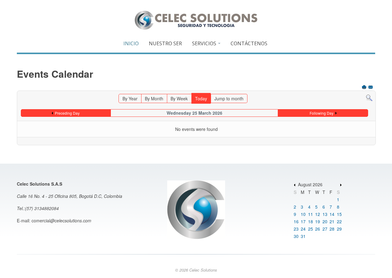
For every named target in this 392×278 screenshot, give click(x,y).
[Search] (369, 97)
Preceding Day (67, 113)
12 (317, 214)
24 (303, 229)
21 (332, 221)
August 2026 (310, 184)
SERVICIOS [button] (204, 43)
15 (339, 214)
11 (310, 214)
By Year (130, 98)
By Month (154, 98)
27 (324, 229)
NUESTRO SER (165, 43)
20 (324, 221)
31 (303, 236)
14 (332, 214)
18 (310, 221)
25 (310, 229)
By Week (179, 98)
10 (303, 214)
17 (303, 221)
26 (317, 229)
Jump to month (228, 98)
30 (296, 236)
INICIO (131, 43)
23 (296, 229)
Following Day (322, 113)
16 (296, 221)
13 (324, 214)
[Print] (365, 88)
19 (317, 221)
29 (339, 229)
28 (332, 229)
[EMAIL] (371, 88)
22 (339, 221)
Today (201, 98)
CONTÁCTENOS (249, 43)
